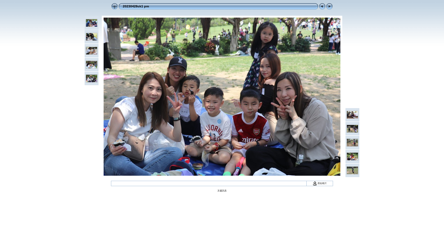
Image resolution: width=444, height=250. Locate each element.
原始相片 (322, 183)
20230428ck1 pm (136, 6)
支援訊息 (222, 190)
